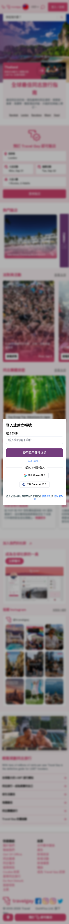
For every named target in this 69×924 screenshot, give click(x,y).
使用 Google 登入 (36, 475)
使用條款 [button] (46, 496)
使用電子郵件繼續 (34, 452)
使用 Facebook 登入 (37, 484)
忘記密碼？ (34, 461)
